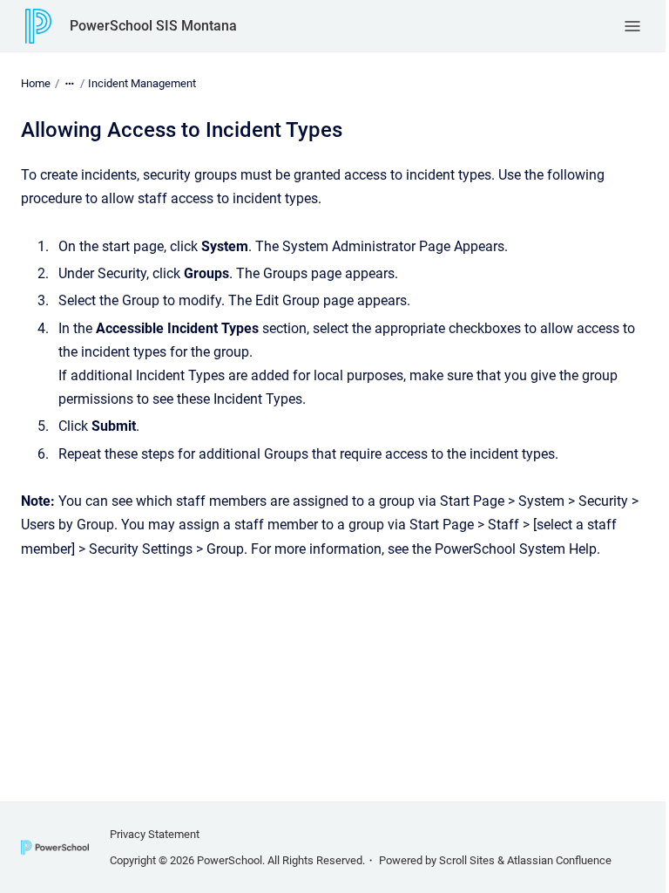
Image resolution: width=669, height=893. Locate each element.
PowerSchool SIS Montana (153, 25)
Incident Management (142, 83)
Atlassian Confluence (559, 860)
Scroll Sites (467, 860)
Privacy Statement (154, 834)
